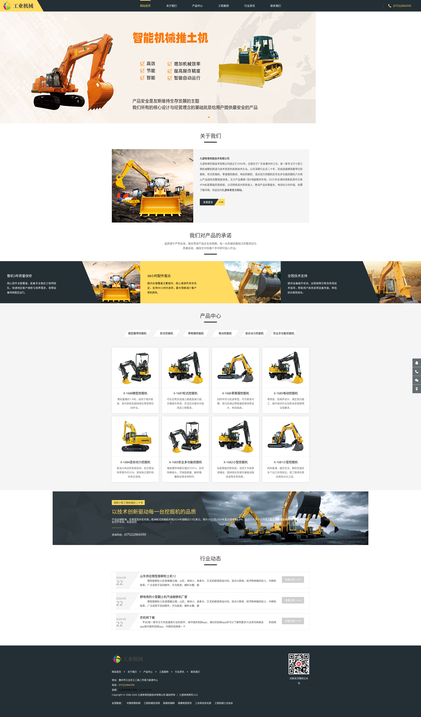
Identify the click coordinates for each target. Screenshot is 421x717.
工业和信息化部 (203, 703)
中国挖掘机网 (133, 703)
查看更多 (208, 202)
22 (119, 582)
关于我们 (171, 6)
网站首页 (145, 6)
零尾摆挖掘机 (196, 333)
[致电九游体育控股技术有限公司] (416, 371)
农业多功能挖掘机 (283, 333)
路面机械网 (169, 703)
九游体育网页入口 (188, 694)
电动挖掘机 (225, 333)
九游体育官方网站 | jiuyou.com (135, 689)
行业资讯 (249, 6)
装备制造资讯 (185, 703)
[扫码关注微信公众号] (416, 380)
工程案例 (223, 6)
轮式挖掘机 (166, 333)
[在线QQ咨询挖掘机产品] (416, 362)
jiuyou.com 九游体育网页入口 (153, 521)
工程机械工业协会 (223, 703)
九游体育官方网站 (232, 190)
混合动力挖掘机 (254, 333)
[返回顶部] (416, 389)
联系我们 (275, 6)
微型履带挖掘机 (137, 333)
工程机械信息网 (152, 703)
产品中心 (197, 6)
